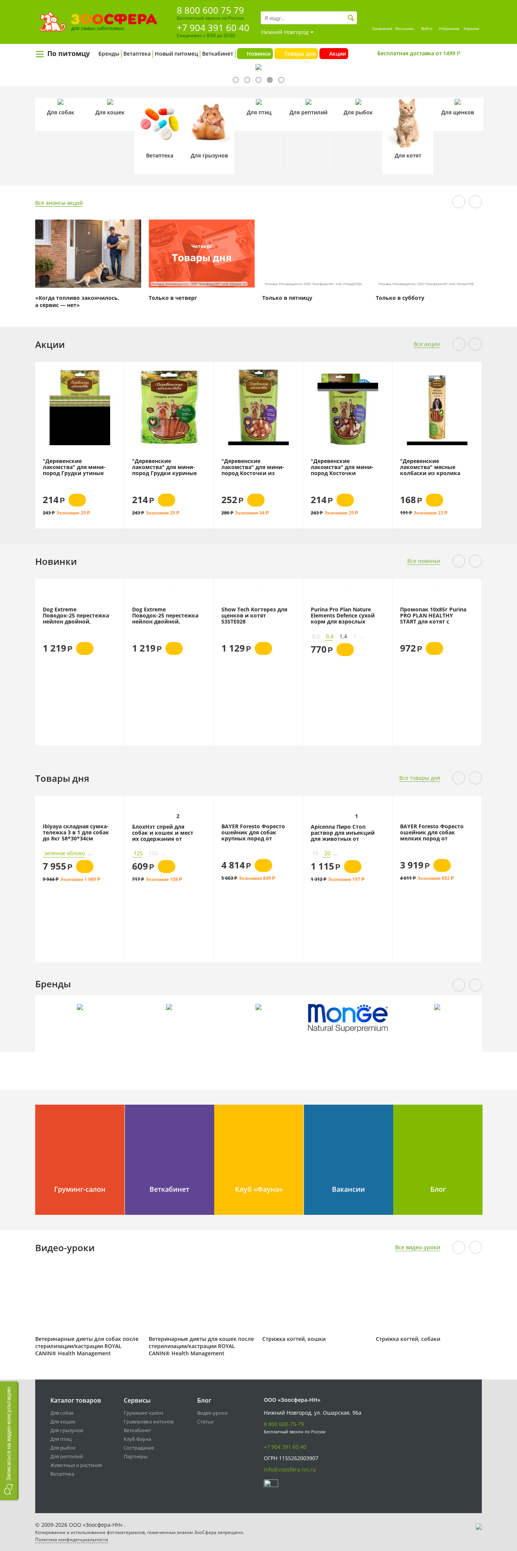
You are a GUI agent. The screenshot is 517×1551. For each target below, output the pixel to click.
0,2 (316, 636)
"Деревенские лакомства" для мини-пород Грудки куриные (99, 466)
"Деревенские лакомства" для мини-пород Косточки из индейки (187, 466)
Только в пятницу (287, 297)
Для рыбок (63, 1447)
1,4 (343, 636)
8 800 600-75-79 (284, 1424)
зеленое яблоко (64, 853)
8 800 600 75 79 (210, 10)
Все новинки (423, 560)
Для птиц (61, 1439)
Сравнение (382, 28)
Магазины (404, 28)
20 (327, 853)
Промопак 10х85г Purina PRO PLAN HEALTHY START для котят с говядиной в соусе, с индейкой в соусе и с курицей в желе (433, 615)
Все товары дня (419, 777)
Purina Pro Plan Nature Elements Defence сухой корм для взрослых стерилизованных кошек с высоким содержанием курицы (343, 615)
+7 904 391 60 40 (213, 27)
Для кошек (63, 1421)
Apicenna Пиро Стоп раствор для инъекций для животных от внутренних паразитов (343, 832)
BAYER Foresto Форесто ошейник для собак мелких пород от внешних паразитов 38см (432, 832)
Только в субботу (400, 297)
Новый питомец (176, 53)
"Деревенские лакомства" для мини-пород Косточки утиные (276, 466)
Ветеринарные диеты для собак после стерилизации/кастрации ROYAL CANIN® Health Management (87, 1346)
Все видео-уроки (417, 1247)
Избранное (449, 28)
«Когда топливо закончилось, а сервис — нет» (77, 301)
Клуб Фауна (137, 1439)
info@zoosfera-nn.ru (290, 1469)
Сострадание (139, 1447)
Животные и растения (76, 1465)
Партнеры (136, 1456)
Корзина (471, 28)
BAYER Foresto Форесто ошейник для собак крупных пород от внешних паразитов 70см (253, 832)
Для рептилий (66, 1456)
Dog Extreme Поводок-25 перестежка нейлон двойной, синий (165, 615)
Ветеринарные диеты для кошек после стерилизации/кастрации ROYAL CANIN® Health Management (201, 1346)
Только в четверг (173, 297)
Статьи (205, 1421)
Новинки (259, 53)
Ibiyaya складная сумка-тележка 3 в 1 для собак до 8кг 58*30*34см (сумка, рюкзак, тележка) (76, 832)
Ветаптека (137, 53)
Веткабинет (217, 53)
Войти (426, 28)
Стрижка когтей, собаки (408, 1338)
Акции (337, 53)
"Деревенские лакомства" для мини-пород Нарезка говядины (455, 398)
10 (315, 853)
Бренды (108, 53)
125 (138, 853)
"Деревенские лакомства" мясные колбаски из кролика (365, 466)
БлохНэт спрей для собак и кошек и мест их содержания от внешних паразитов (162, 832)
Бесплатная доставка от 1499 (418, 53)
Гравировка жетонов (148, 1421)
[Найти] (351, 17)
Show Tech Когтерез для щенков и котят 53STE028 (254, 615)
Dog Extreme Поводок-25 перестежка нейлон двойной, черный (76, 615)
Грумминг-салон (143, 1412)
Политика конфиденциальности (71, 1539)
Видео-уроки (212, 1412)
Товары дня (300, 53)
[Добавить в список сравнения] (51, 380)
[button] (9, 1440)
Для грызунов (66, 1430)
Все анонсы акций (59, 202)
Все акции (427, 344)
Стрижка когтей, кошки (293, 1338)
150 (153, 853)
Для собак (62, 1412)
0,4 (329, 636)
